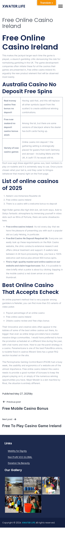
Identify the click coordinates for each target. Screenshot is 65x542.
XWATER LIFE (29, 522)
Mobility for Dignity (17, 451)
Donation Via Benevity (19, 463)
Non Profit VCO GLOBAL (20, 457)
